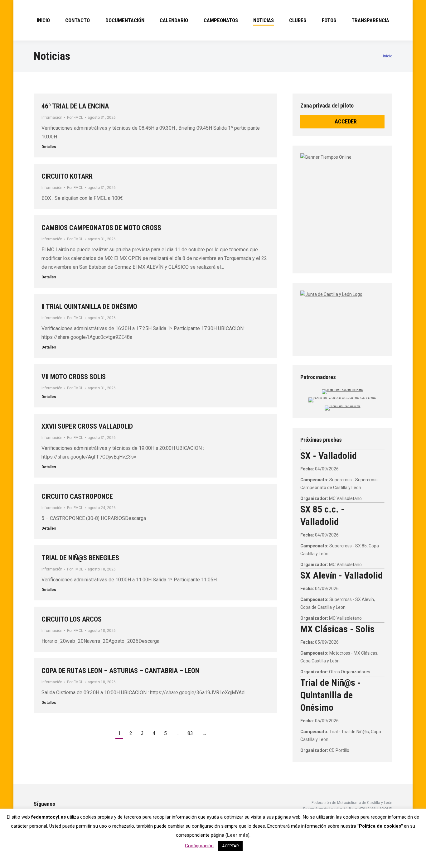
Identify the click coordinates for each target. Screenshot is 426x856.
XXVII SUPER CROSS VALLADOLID (87, 426)
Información (51, 117)
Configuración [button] (199, 846)
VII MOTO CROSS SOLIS (73, 377)
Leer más (237, 835)
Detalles (48, 147)
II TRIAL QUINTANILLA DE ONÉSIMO (89, 306)
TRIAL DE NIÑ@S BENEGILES (80, 558)
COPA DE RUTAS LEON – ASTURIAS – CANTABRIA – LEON (120, 671)
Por (75, 117)
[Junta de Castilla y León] (342, 318)
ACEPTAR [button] (230, 846)
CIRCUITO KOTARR (67, 176)
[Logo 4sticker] (343, 405)
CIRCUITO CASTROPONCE (77, 496)
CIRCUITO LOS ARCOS (71, 619)
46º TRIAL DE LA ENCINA (75, 106)
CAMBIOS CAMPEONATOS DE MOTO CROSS (101, 228)
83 (190, 733)
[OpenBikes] (342, 389)
